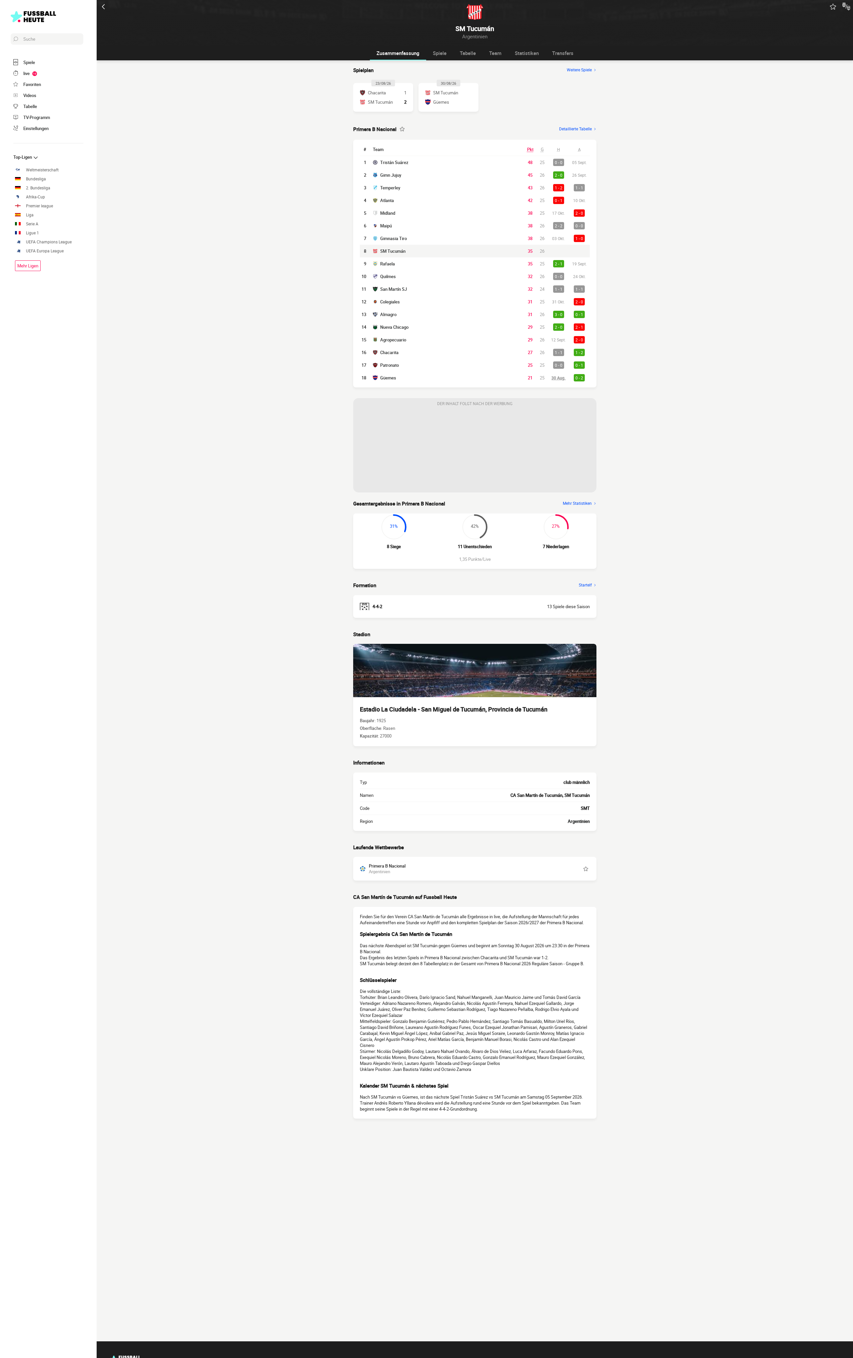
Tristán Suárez (394, 162)
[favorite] (833, 6)
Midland (387, 213)
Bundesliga (36, 179)
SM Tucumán (393, 251)
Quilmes (388, 276)
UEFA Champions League (49, 242)
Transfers (562, 53)
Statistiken (527, 53)
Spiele (439, 53)
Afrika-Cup (35, 197)
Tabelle (468, 53)
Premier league (39, 206)
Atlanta (387, 200)
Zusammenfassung (398, 53)
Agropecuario (393, 340)
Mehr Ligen (27, 266)
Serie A (32, 224)
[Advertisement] (475, 450)
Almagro (388, 314)
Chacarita (389, 352)
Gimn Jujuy (390, 175)
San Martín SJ (393, 289)
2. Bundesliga (38, 188)
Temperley (390, 188)
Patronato (389, 365)
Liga (30, 215)
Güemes (388, 378)
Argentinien (579, 821)
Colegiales (390, 302)
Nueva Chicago (394, 327)
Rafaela (387, 264)
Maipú (386, 226)
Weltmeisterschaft (42, 170)
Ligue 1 (32, 233)
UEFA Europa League (45, 251)
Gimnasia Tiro (393, 238)
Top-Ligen (23, 157)
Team (495, 53)
